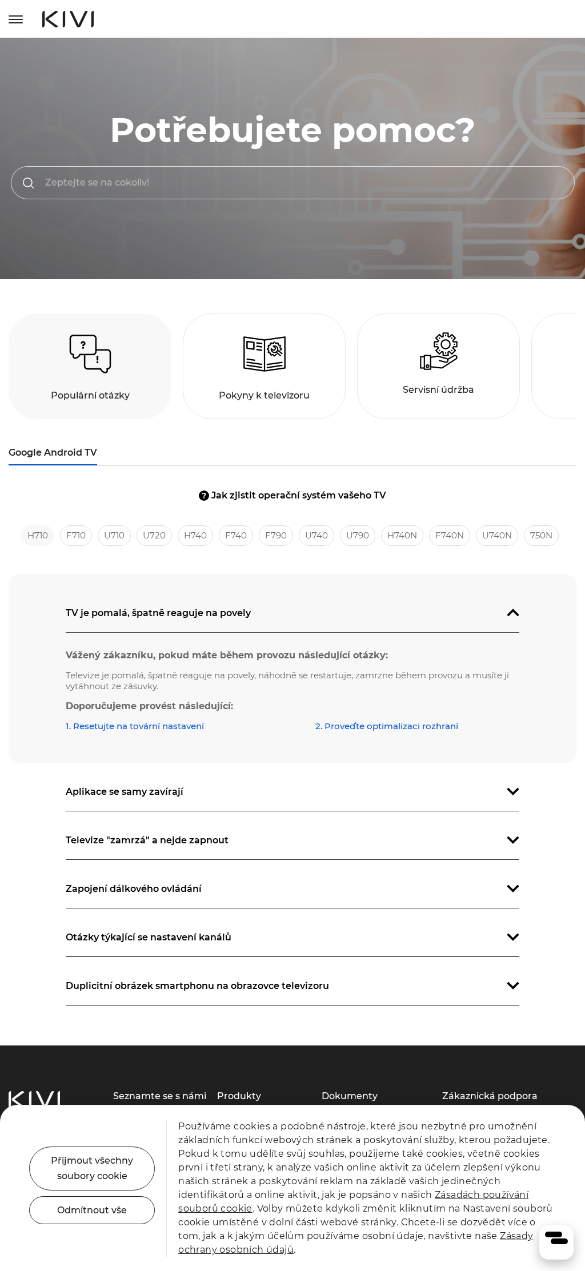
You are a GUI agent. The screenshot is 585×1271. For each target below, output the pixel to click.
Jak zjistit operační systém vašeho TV (294, 495)
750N (541, 535)
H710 (37, 535)
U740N (497, 535)
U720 (154, 535)
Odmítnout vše (92, 1210)
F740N (449, 535)
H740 (195, 535)
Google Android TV (53, 452)
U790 (357, 535)
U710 (114, 535)
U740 (316, 535)
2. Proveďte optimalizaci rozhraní (386, 726)
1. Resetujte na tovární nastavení (135, 726)
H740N (402, 535)
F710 (76, 535)
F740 (236, 535)
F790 (276, 535)
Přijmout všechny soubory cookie (92, 1168)
